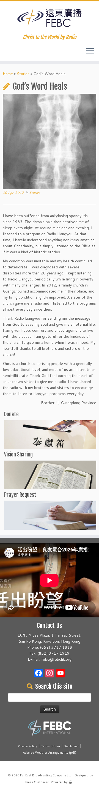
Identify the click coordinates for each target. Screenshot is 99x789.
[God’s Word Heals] (49, 142)
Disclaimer (71, 746)
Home (8, 73)
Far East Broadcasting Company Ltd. (46, 775)
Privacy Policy (27, 746)
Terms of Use (50, 746)
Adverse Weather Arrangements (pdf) (49, 752)
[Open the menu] (90, 51)
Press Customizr (36, 782)
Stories (23, 73)
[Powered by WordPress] (70, 781)
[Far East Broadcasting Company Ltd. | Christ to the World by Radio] (49, 18)
